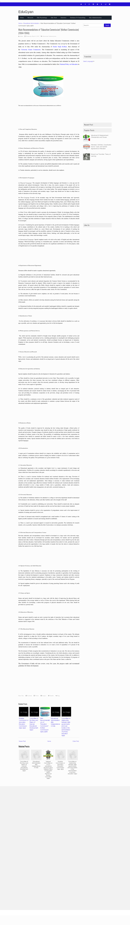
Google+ (44, 695)
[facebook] (85, 4)
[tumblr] (101, 4)
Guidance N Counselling (77, 17)
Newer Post (22, 741)
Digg (58, 695)
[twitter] (81, 4)
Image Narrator (44, 912)
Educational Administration (31, 23)
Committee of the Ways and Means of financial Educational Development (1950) (34, 724)
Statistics (63, 17)
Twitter (37, 695)
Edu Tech (54, 17)
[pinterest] (97, 4)
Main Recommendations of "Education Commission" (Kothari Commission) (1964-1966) (48, 31)
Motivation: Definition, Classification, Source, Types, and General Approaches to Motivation (101, 146)
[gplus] (89, 4)
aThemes (88, 912)
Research (30, 17)
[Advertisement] (33, 115)
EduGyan (25, 12)
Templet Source (108, 912)
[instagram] (93, 4)
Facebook (29, 695)
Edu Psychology (42, 17)
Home (22, 17)
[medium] (110, 4)
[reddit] (106, 4)
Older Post (76, 741)
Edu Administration (95, 17)
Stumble (51, 695)
